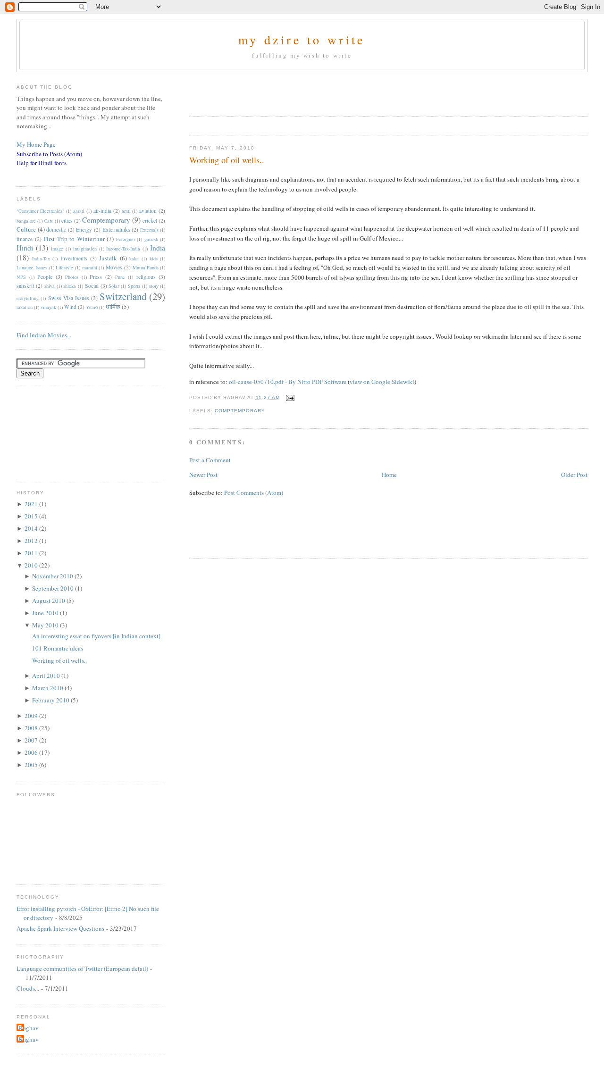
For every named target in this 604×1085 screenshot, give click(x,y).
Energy (84, 229)
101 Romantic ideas (57, 648)
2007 (32, 740)
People (44, 276)
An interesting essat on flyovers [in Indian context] (96, 636)
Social (92, 285)
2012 (32, 540)
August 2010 (49, 600)
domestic (56, 229)
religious (146, 276)
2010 (32, 565)
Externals (149, 229)
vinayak (48, 307)
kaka (134, 258)
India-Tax (41, 258)
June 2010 (46, 613)
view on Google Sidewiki (382, 381)
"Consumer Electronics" (40, 211)
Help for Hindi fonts (42, 163)
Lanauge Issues (32, 267)
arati (126, 211)
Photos (71, 277)
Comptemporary (240, 410)
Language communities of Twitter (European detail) (82, 968)
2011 (32, 553)
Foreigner (125, 239)
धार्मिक (113, 306)
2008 (32, 728)
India (157, 247)
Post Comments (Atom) (253, 492)
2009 (32, 715)
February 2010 (51, 700)
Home (389, 474)
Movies (114, 267)
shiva (49, 286)
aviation (148, 210)
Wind (70, 306)
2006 (32, 752)
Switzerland (123, 296)
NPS (21, 277)
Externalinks (116, 229)
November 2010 (53, 576)
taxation (25, 307)
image (57, 248)
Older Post (574, 474)
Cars (48, 220)
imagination (85, 248)
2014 (32, 528)
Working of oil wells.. (226, 160)
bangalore (26, 220)
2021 (32, 504)
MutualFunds (146, 267)
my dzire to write (301, 40)
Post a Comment (210, 460)
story (154, 286)
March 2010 (48, 688)
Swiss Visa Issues (68, 297)
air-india (102, 210)
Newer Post (203, 474)
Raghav (29, 1028)
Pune (120, 277)
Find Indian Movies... (44, 335)
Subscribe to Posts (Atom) (49, 154)
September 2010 (53, 588)
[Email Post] (289, 397)
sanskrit (25, 285)
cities (67, 220)
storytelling (28, 298)
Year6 (92, 307)
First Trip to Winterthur (74, 238)
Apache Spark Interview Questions (60, 928)
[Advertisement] (299, 91)
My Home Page (36, 144)
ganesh (151, 239)
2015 (32, 516)
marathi (89, 267)
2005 (32, 764)
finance (25, 238)
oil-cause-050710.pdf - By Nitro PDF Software (287, 381)
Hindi (25, 247)
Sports (134, 286)
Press (96, 276)
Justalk (108, 258)
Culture (26, 229)
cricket (150, 220)
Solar (114, 286)
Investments (73, 258)
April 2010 (46, 675)
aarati (78, 211)
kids (154, 258)
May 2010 (46, 625)
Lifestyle (64, 267)
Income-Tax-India (123, 248)
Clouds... (28, 988)
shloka (69, 286)
